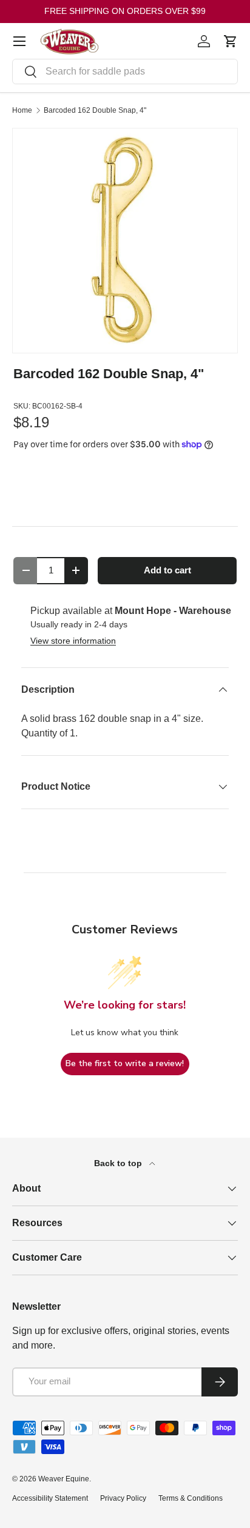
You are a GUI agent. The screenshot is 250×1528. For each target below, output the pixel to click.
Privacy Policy (123, 1498)
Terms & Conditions (190, 1498)
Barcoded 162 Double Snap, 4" (95, 110)
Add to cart (167, 570)
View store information (73, 641)
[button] (230, 41)
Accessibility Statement (50, 1498)
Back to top (119, 1163)
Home (22, 110)
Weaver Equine (63, 1479)
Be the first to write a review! (125, 1063)
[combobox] (125, 71)
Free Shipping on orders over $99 (125, 11)
